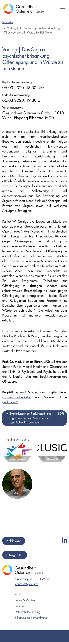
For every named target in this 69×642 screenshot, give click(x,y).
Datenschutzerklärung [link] (27, 612)
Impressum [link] (21, 606)
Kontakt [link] (19, 594)
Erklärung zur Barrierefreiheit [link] (31, 618)
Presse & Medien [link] (25, 600)
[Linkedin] (64, 540)
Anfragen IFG (14, 555)
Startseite (7, 22)
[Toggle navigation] (62, 8)
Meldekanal (13, 541)
